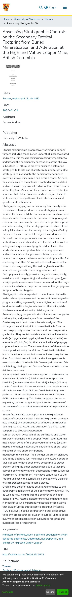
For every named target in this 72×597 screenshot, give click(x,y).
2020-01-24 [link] (10, 110)
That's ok (62, 591)
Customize (7, 591)
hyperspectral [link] (49, 539)
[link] (21, 98)
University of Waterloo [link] (27, 19)
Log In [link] (53, 7)
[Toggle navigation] (64, 7)
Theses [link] (49, 19)
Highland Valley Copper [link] (28, 543)
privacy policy (43, 585)
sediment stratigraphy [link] (46, 535)
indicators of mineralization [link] (18, 535)
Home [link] (6, 19)
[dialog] (36, 584)
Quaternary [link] (33, 539)
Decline (50, 591)
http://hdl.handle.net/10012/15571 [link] (23, 554)
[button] (6, 7)
